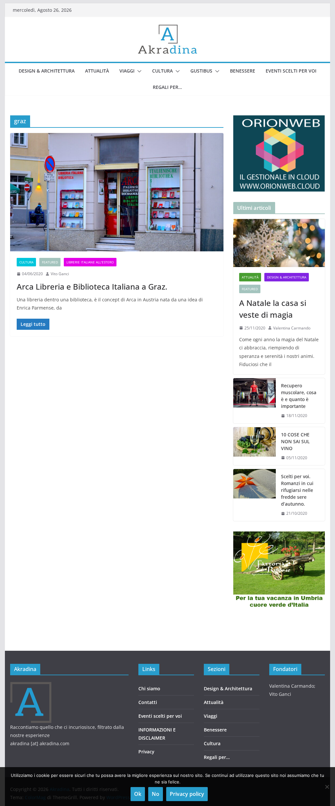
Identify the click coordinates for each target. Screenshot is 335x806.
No (155, 794)
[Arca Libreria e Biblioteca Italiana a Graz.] (116, 192)
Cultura (162, 71)
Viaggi (126, 71)
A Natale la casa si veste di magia (272, 308)
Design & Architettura (47, 71)
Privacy (146, 751)
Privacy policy (187, 794)
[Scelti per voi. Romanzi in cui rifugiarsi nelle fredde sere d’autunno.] (254, 495)
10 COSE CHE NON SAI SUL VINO (295, 441)
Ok (137, 794)
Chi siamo (149, 688)
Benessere (242, 71)
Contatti (147, 702)
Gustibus (201, 71)
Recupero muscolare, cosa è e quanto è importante (298, 395)
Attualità (97, 71)
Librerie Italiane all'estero (90, 262)
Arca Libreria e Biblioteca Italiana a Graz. (92, 286)
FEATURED (50, 262)
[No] (327, 786)
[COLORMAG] (31, 686)
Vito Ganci (60, 274)
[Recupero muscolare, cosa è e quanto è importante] (254, 400)
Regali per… (167, 87)
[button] (138, 71)
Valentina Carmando (291, 328)
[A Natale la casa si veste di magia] (279, 243)
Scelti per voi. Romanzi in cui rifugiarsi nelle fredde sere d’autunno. (297, 490)
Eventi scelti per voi (291, 71)
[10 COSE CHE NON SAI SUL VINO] (254, 446)
